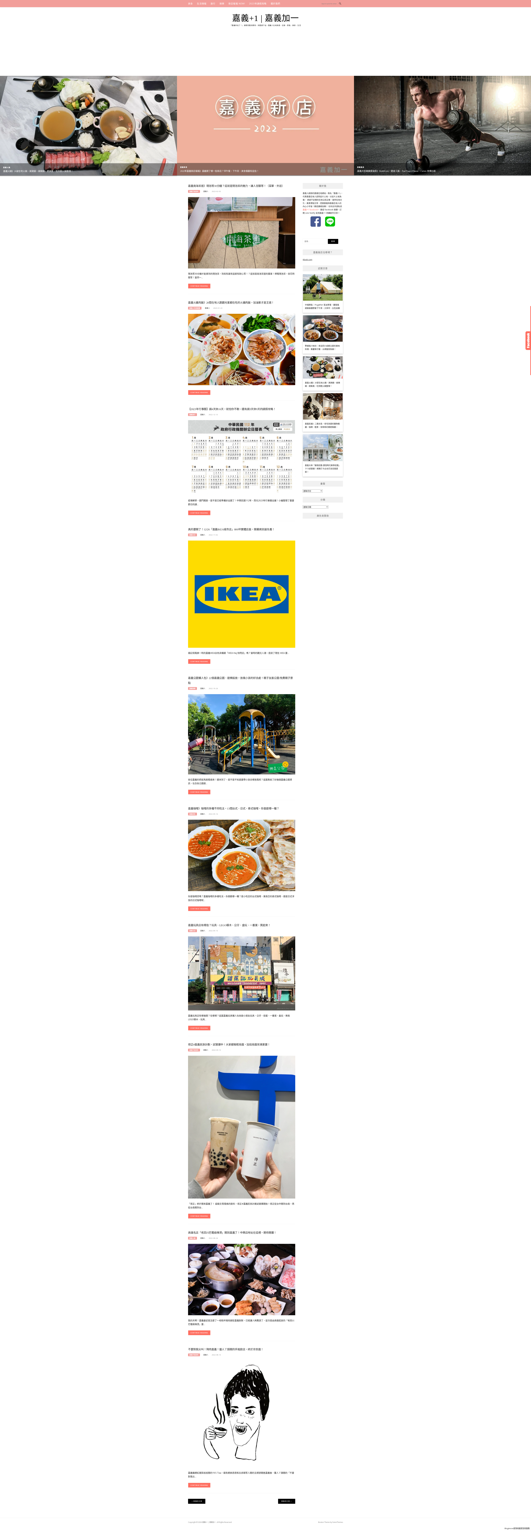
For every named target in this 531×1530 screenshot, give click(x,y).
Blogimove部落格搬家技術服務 (517, 1528)
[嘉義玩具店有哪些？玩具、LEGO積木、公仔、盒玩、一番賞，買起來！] (241, 973)
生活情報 (201, 3)
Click (528, 340)
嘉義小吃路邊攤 (194, 308)
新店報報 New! (236, 3)
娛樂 (222, 3)
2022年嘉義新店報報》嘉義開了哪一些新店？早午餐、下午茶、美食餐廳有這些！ (219, 171)
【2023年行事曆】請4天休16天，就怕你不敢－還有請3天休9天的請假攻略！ (232, 409)
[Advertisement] (265, 54)
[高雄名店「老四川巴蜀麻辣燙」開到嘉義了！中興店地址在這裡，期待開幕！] (241, 1279)
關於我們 (275, 3)
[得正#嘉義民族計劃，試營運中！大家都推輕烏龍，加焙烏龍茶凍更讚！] (241, 1127)
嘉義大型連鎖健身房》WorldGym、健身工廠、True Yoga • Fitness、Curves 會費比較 (396, 171)
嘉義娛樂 (192, 688)
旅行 (213, 3)
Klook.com (307, 259)
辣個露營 (317, 232)
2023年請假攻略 (258, 3)
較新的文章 (285, 1501)
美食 (190, 3)
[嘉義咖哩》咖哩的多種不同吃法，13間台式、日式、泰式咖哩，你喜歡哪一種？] (241, 855)
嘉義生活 (192, 535)
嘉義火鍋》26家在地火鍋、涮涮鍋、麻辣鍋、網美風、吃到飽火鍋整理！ (38, 171)
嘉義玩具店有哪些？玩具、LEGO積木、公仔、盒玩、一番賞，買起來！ (229, 925)
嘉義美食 (183, 167)
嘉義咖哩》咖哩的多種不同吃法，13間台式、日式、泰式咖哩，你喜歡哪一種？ (233, 808)
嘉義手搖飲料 (194, 191)
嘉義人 (205, 191)
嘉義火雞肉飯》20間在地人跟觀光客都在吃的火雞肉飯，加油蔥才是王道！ (231, 302)
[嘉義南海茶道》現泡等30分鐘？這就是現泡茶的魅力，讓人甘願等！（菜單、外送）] (241, 232)
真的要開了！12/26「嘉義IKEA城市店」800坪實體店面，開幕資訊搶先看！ (231, 529)
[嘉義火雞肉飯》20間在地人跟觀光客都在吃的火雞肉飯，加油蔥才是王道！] (241, 349)
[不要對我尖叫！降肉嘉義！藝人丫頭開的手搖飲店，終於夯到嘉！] (241, 1413)
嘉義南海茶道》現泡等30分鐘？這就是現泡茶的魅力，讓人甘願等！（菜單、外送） (236, 186)
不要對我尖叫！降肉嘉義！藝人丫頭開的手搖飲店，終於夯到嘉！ (225, 1349)
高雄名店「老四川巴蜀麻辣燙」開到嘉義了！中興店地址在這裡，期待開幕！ (232, 1232)
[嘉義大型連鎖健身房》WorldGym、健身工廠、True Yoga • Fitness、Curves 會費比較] (442, 125)
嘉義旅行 (192, 415)
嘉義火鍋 (6, 167)
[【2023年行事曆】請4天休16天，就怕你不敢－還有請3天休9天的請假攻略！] (241, 457)
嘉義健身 (360, 167)
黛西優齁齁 (307, 232)
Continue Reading (199, 286)
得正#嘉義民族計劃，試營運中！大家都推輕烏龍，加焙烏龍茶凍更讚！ (229, 1044)
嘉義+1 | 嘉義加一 (265, 18)
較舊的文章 (197, 1501)
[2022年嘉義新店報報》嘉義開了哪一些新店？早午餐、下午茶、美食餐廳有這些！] (265, 125)
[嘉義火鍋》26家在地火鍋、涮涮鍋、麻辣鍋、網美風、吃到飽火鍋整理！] (88, 125)
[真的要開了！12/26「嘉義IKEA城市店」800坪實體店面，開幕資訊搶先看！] (241, 594)
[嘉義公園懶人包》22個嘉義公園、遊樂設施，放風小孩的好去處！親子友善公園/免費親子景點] (241, 734)
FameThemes (337, 1522)
